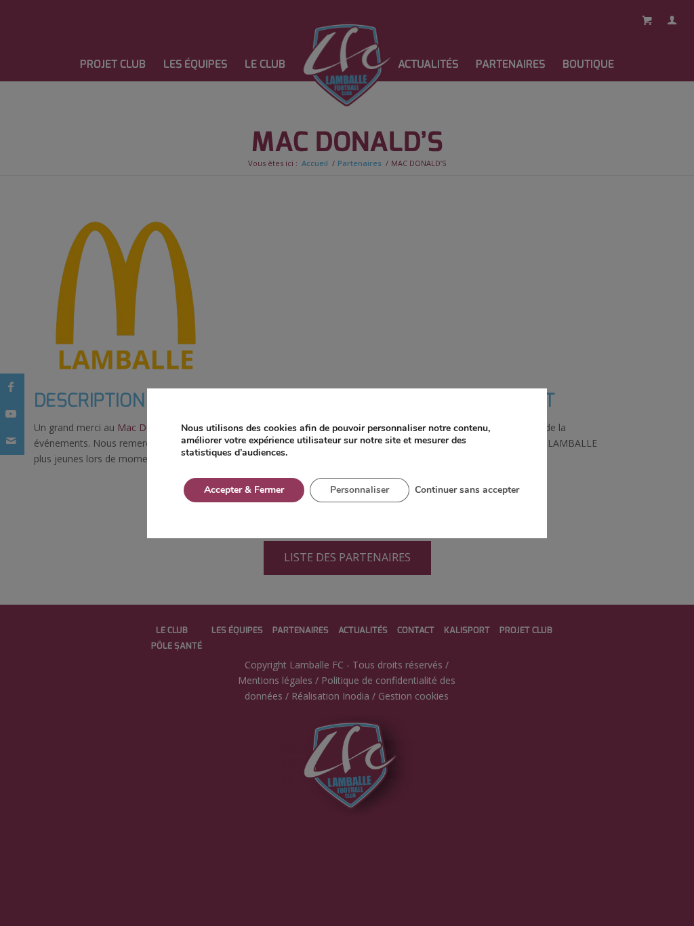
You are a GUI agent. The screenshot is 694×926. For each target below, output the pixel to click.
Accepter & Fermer (244, 489)
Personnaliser (359, 489)
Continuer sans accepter (467, 489)
